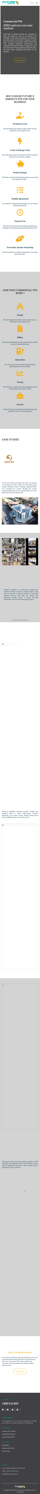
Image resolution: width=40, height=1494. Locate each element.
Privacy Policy (20, 1492)
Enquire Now (20, 1371)
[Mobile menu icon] (37, 3)
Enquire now (20, 60)
